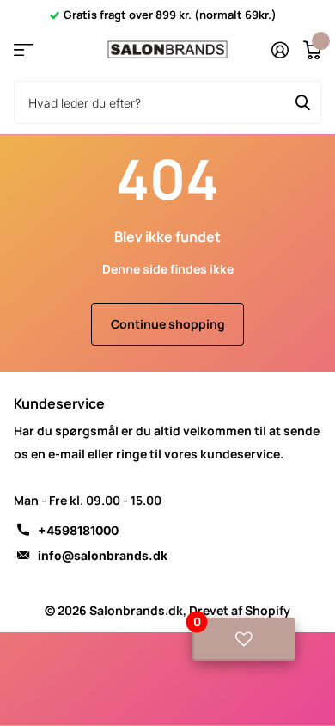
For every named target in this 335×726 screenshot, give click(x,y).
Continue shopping (168, 324)
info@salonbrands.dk (103, 555)
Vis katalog (24, 50)
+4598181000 (78, 530)
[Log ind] (280, 50)
